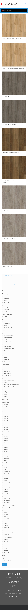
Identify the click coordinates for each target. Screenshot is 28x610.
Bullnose (6, 298)
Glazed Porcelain (8, 532)
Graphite (6, 458)
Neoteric (6, 473)
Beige (6, 416)
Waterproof (19, 578)
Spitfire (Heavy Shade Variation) (11, 152)
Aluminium (7, 507)
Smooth (6, 382)
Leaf (5, 467)
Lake (5, 465)
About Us (14, 585)
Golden (6, 453)
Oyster (6, 478)
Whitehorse (7, 502)
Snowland (7, 487)
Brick (6, 296)
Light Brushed (7, 375)
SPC (5, 316)
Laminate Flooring (11, 284)
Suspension (6, 210)
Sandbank (7, 482)
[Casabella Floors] (9, 3)
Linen (6, 469)
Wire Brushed (7, 389)
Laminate (19, 577)
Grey (5, 460)
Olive (5, 476)
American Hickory (8, 335)
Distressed (7, 371)
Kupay (6, 352)
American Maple (8, 337)
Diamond (6, 442)
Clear (6, 438)
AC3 (5, 394)
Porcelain (6, 518)
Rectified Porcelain (9, 521)
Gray (5, 425)
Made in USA (7, 560)
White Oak (7, 361)
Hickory (6, 350)
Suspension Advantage (9, 238)
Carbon (6, 436)
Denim (6, 440)
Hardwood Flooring (11, 282)
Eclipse (6, 445)
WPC (5, 325)
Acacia (6, 333)
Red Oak (6, 359)
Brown (6, 420)
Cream (6, 422)
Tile (5, 311)
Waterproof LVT (10, 280)
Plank (6, 307)
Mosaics (6, 534)
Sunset (6, 493)
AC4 (5, 396)
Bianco (6, 434)
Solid (5, 406)
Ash (5, 339)
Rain (5, 480)
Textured (6, 496)
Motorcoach (6, 96)
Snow (6, 484)
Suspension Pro (7, 266)
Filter (4, 564)
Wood (6, 411)
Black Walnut (7, 346)
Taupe (6, 427)
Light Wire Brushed (9, 378)
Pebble (6, 516)
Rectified (6, 309)
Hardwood (8, 577)
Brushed (6, 366)
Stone (6, 408)
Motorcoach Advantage (9, 124)
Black (6, 418)
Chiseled (6, 369)
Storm (6, 491)
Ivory (5, 462)
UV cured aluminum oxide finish (11, 384)
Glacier (6, 449)
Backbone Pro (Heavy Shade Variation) (13, 68)
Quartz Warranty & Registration (13, 593)
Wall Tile (6, 527)
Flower (6, 447)
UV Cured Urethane (9, 386)
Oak (5, 357)
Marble (6, 404)
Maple (6, 355)
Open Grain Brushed (9, 380)
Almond (6, 431)
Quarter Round (8, 543)
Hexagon (6, 302)
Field (5, 300)
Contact (14, 586)
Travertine (7, 498)
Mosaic (6, 305)
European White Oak (9, 348)
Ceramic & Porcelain (11, 277)
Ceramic (6, 510)
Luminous (7, 471)
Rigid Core (7, 323)
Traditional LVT (8, 327)
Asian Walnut (7, 341)
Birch (6, 344)
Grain (6, 456)
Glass (5, 451)
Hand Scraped (7, 373)
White (6, 429)
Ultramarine (7, 500)
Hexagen (6, 550)
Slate (5, 523)
